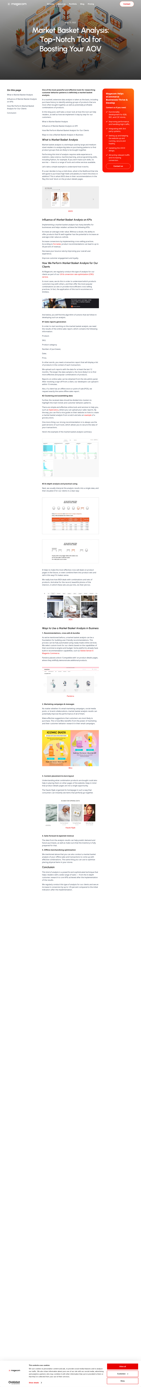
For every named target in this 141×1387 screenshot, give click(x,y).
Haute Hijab (70, 827)
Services (50, 4)
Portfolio (73, 4)
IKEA (70, 619)
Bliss (70, 768)
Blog (82, 4)
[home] (20, 4)
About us (62, 4)
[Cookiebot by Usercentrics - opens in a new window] (14, 1382)
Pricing (91, 4)
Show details (34, 1383)
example (87, 415)
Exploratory (53, 410)
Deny (123, 1381)
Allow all (122, 1366)
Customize (121, 1374)
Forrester (57, 244)
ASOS (70, 211)
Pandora (70, 696)
